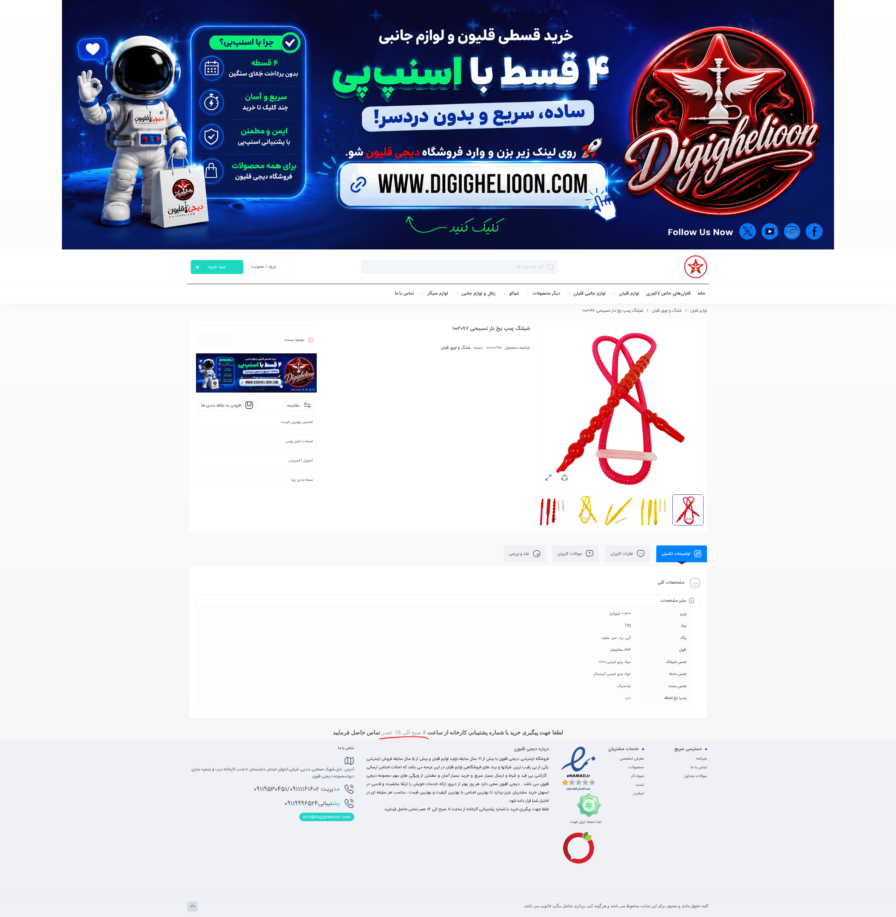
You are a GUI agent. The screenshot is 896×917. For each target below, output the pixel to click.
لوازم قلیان (698, 310)
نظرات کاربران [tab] (622, 553)
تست (640, 785)
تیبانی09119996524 (312, 804)
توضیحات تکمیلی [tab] (676, 553)
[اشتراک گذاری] (564, 477)
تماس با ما (699, 767)
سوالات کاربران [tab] (570, 553)
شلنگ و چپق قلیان (667, 310)
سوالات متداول (695, 776)
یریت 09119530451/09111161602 (297, 789)
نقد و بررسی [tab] (519, 553)
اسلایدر (638, 794)
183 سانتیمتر (620, 650)
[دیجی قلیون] (695, 266)
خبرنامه (701, 759)
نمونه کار (637, 776)
